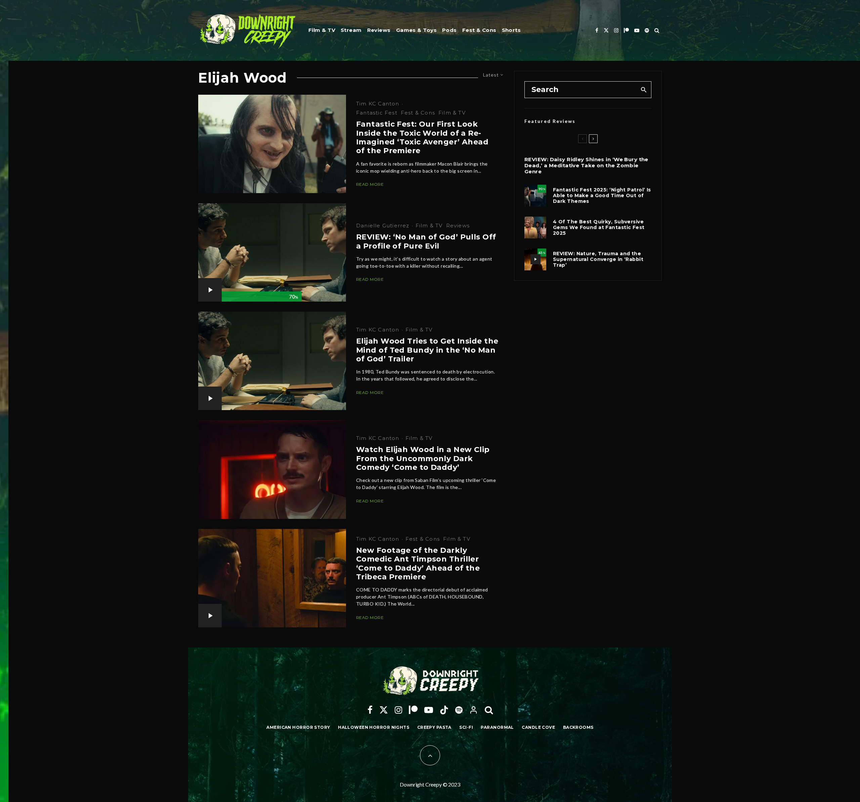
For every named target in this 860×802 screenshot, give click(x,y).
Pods (449, 30)
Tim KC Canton (377, 103)
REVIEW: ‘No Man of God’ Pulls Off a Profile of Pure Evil (426, 241)
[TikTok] (444, 710)
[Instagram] (616, 30)
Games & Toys (416, 30)
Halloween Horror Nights (373, 727)
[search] (644, 90)
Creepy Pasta (434, 727)
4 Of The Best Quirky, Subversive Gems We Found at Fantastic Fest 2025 (599, 227)
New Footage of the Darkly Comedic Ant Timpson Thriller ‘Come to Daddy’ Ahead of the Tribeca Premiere (418, 563)
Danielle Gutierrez (383, 225)
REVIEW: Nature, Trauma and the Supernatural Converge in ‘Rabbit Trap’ (598, 259)
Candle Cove (538, 727)
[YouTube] (637, 30)
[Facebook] (597, 30)
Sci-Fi (466, 727)
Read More (370, 184)
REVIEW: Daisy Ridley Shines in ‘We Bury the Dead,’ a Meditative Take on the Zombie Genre (586, 166)
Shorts (511, 30)
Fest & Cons (479, 30)
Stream (351, 30)
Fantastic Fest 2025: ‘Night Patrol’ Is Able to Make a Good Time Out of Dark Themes (602, 195)
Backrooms (578, 727)
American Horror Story (298, 727)
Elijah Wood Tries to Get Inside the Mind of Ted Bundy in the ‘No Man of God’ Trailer (427, 350)
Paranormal (497, 727)
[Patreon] (626, 30)
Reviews (379, 30)
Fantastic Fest (376, 112)
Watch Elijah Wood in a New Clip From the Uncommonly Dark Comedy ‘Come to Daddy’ (423, 458)
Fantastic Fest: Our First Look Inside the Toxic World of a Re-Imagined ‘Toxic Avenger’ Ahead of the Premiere (422, 137)
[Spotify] (647, 30)
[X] (606, 30)
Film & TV (321, 30)
